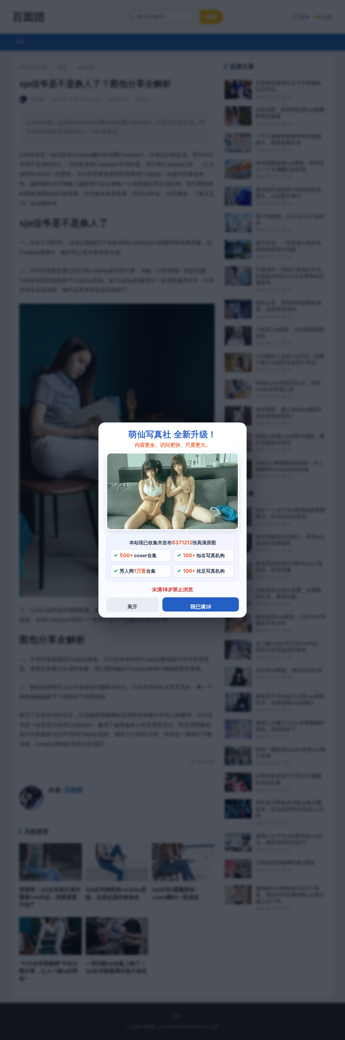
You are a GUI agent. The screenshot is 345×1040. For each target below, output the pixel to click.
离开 (132, 606)
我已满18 (200, 606)
